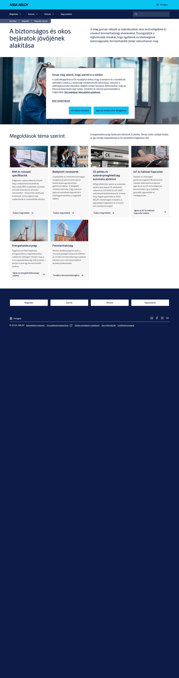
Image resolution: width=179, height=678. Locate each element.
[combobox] (151, 14)
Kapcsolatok (66, 14)
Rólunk (47, 14)
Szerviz (31, 14)
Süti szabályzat (71, 92)
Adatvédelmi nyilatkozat (89, 92)
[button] (20, 14)
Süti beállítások (61, 100)
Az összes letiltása (80, 110)
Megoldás (13, 14)
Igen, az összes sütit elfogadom (111, 110)
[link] (14, 21)
